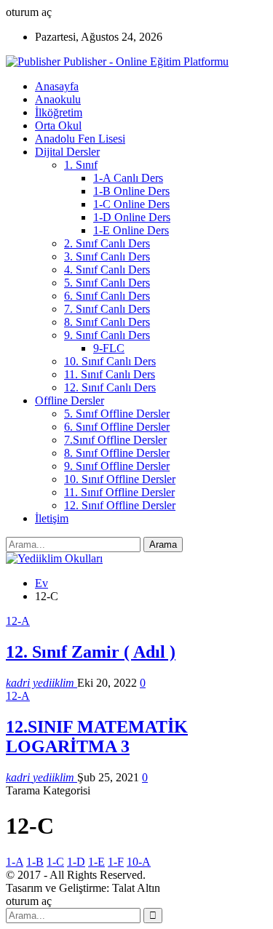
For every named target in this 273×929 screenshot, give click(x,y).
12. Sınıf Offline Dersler (119, 505)
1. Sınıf (81, 165)
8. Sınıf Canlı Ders (107, 322)
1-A (14, 862)
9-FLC (108, 348)
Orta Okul (58, 125)
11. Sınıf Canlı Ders (109, 374)
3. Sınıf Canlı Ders (107, 256)
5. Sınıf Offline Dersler (117, 413)
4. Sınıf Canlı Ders (107, 269)
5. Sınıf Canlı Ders (107, 282)
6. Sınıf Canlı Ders (107, 296)
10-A (139, 862)
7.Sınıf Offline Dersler (115, 440)
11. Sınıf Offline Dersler (119, 492)
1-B (35, 862)
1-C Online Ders (131, 204)
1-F (116, 862)
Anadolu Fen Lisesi (80, 138)
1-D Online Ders (131, 217)
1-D (76, 862)
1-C (55, 862)
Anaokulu (58, 99)
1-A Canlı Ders (128, 178)
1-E (96, 862)
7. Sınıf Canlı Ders (107, 309)
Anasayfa (57, 86)
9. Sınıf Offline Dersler (117, 466)
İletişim (51, 518)
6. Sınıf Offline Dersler (117, 426)
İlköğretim (58, 112)
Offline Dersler (69, 400)
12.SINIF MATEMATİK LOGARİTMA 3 (97, 736)
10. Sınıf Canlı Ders (110, 361)
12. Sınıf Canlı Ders (110, 387)
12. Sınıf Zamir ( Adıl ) (90, 651)
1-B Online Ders (131, 191)
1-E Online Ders (131, 230)
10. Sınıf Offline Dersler (119, 479)
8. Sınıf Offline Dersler (117, 453)
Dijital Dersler (67, 151)
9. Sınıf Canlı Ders (107, 335)
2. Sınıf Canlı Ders (107, 243)
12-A (18, 621)
